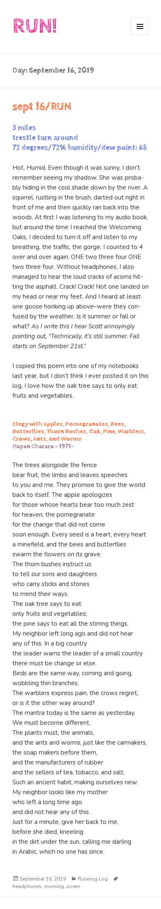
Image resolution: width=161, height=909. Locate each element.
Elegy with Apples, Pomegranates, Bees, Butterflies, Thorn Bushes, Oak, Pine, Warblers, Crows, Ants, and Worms (78, 431)
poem (73, 886)
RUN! (34, 26)
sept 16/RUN (41, 106)
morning (54, 886)
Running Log (93, 879)
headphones (27, 886)
